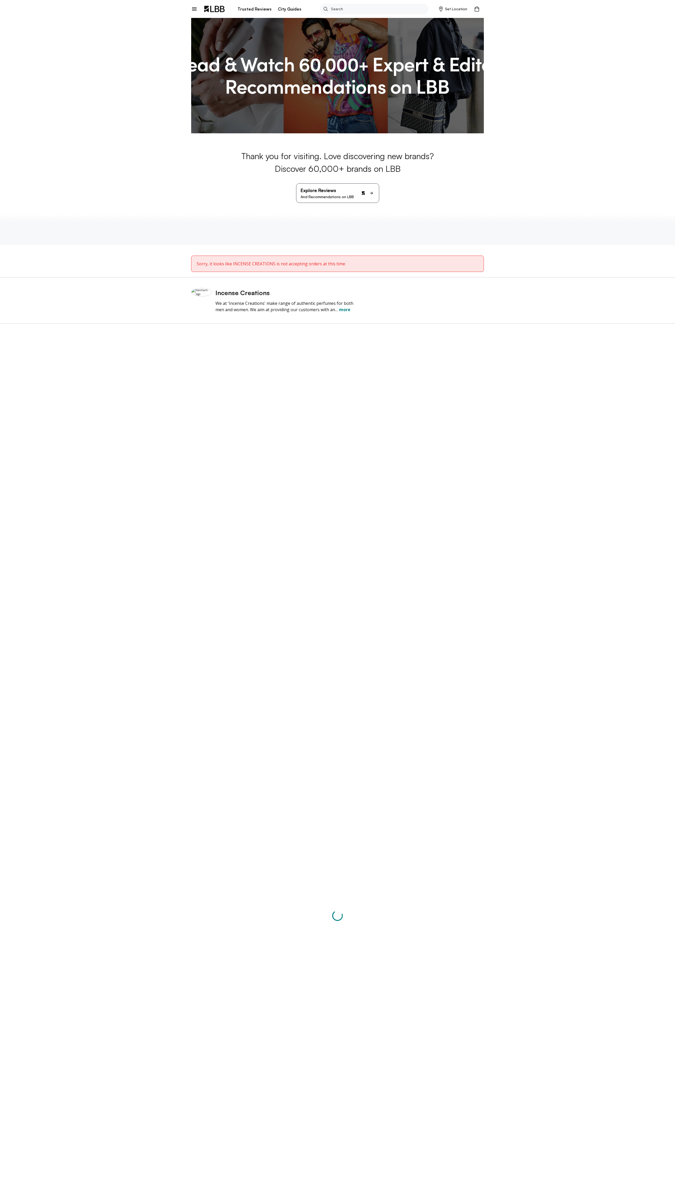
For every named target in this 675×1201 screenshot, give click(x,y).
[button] (453, 9)
